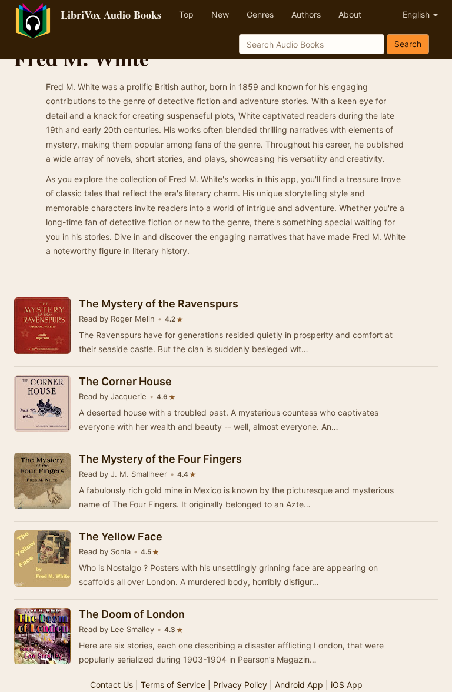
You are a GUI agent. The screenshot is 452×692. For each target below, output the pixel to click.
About (349, 14)
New (220, 14)
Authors (306, 14)
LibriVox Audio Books (111, 14)
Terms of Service (173, 685)
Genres (260, 14)
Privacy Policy (240, 685)
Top (186, 14)
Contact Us (111, 685)
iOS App (347, 685)
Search (407, 44)
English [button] (417, 14)
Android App (299, 685)
